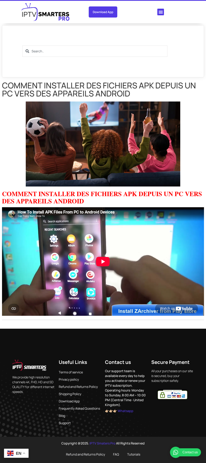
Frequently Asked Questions (79, 408)
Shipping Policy (70, 394)
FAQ (116, 454)
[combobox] (94, 51)
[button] (160, 12)
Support (65, 423)
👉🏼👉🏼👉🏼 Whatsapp (119, 411)
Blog (62, 415)
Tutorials (133, 454)
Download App (69, 401)
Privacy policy (69, 379)
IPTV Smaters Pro (102, 443)
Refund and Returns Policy (78, 386)
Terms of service (71, 372)
